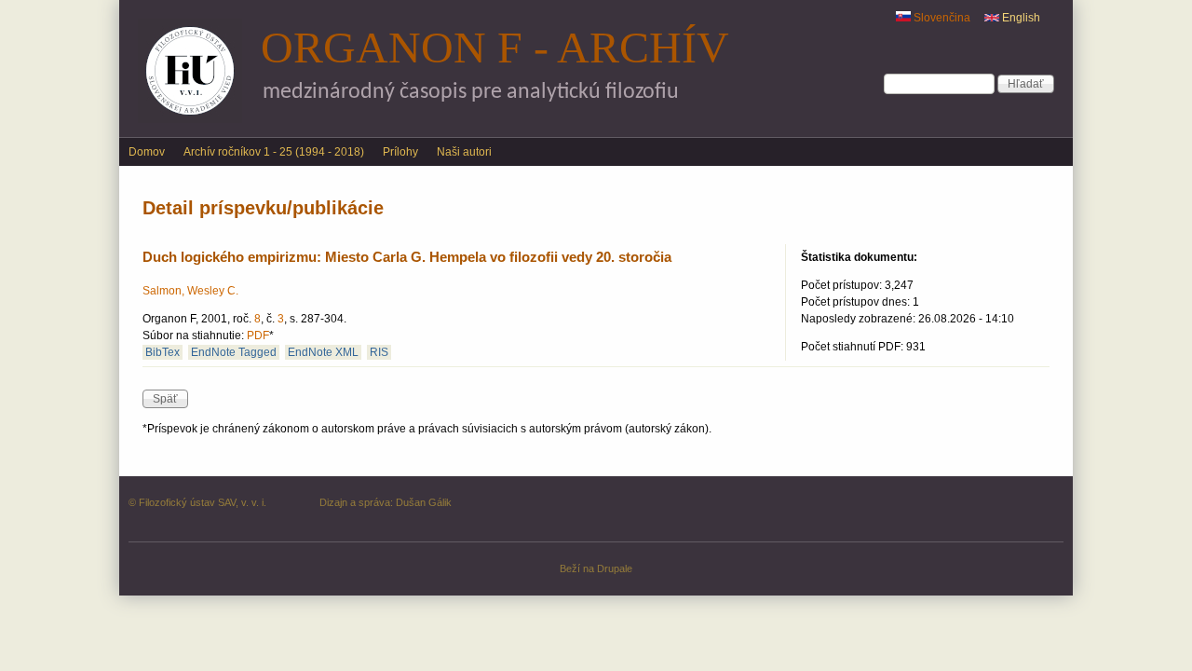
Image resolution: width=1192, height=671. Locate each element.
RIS (379, 352)
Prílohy (400, 151)
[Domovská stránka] (190, 119)
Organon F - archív (495, 47)
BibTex (162, 352)
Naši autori (464, 151)
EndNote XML (323, 352)
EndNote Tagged (234, 352)
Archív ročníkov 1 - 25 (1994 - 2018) (273, 151)
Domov (147, 151)
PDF (258, 335)
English (1019, 17)
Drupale (614, 568)
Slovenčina (940, 17)
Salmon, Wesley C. (190, 290)
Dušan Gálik (424, 502)
